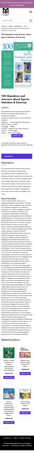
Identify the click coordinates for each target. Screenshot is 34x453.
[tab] (16, 156)
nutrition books (14, 145)
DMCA (15, 438)
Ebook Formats (25, 438)
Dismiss (21, 5)
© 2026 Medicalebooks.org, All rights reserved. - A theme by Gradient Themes (17, 444)
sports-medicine (27, 145)
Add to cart (17, 136)
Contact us (7, 438)
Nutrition (12, 143)
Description (8, 156)
